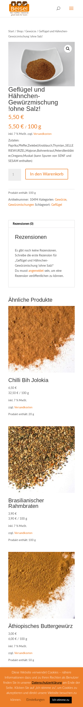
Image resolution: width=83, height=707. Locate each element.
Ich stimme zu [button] (60, 700)
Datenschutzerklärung (47, 682)
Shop (20, 31)
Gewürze (30, 31)
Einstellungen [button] (35, 699)
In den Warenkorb (46, 174)
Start (11, 31)
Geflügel (56, 204)
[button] (68, 49)
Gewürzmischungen (21, 204)
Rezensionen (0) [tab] (23, 223)
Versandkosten (42, 134)
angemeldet (36, 270)
